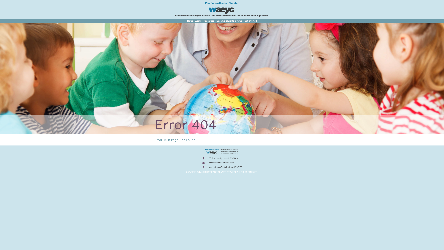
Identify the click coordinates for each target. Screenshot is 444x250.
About (198, 21)
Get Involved (251, 21)
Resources (209, 21)
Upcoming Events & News (229, 21)
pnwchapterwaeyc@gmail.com (221, 163)
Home (190, 21)
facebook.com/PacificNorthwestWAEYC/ (225, 167)
